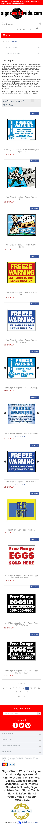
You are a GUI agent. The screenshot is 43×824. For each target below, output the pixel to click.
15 (16, 691)
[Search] (40, 24)
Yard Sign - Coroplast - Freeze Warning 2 (21, 433)
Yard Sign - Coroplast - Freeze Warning (21, 482)
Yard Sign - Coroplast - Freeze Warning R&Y (21, 294)
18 (27, 691)
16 (20, 691)
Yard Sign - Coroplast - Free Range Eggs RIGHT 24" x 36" (21, 624)
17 (23, 691)
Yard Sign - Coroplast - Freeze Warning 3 (21, 388)
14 (39, 688)
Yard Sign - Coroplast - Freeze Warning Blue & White (21, 341)
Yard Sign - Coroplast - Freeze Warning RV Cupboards (21, 151)
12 (31, 688)
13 (35, 688)
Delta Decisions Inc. (29, 822)
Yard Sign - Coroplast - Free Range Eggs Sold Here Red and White (21, 577)
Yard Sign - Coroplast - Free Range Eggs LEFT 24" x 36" (21, 672)
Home (5, 42)
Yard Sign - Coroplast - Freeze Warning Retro (21, 246)
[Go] (39, 713)
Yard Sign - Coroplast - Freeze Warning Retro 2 (21, 198)
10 (23, 688)
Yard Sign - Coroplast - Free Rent (21, 530)
